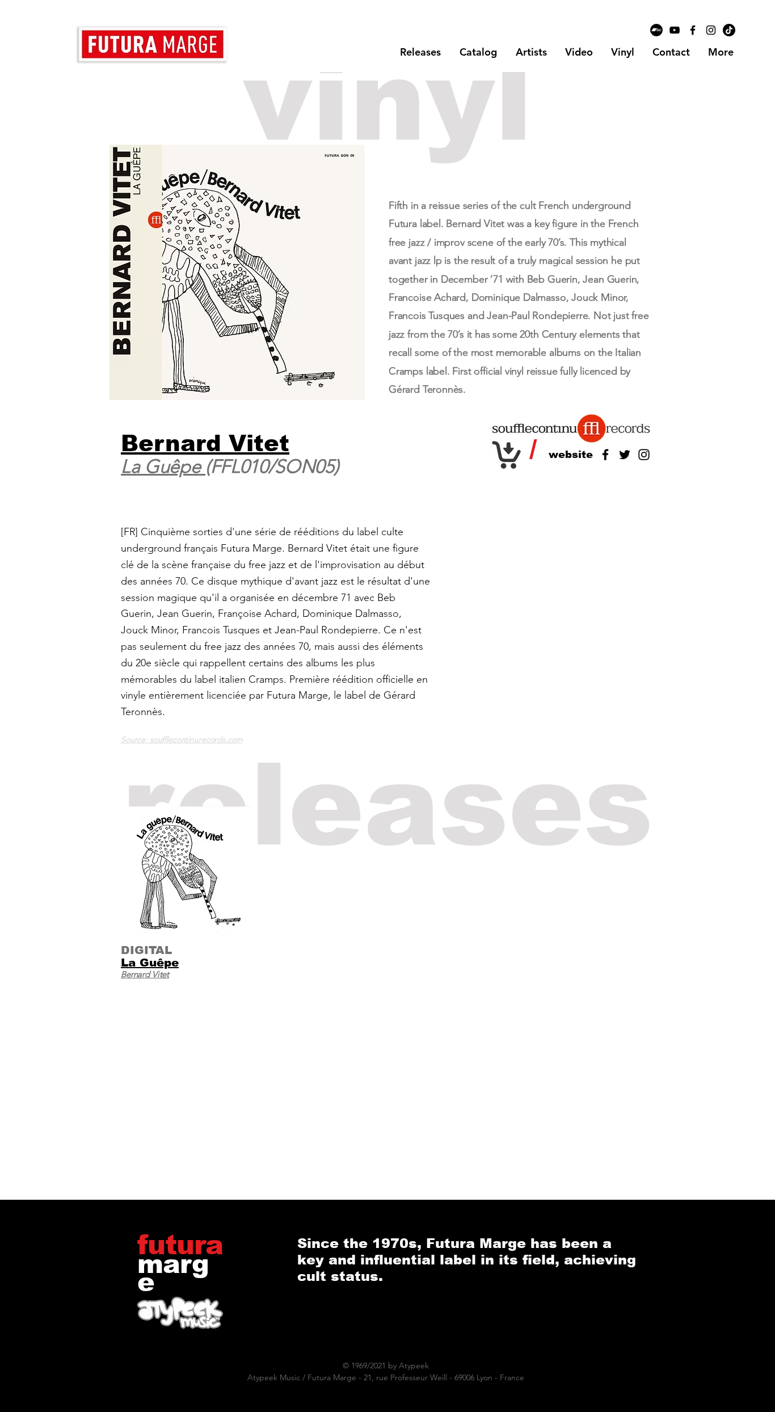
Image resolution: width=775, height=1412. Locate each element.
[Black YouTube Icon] (674, 30)
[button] (531, 52)
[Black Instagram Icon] (711, 30)
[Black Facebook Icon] (692, 30)
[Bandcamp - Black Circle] (656, 30)
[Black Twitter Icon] (624, 454)
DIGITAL (146, 950)
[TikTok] (729, 30)
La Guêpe (163, 466)
